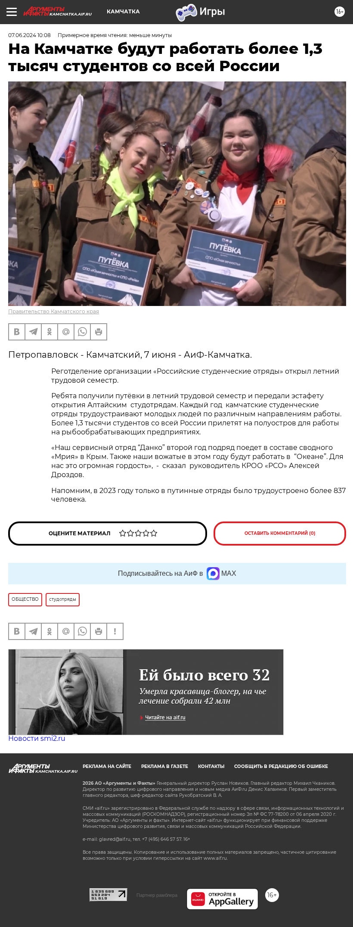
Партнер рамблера (156, 895)
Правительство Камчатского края (53, 311)
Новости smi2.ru (36, 738)
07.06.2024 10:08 (29, 35)
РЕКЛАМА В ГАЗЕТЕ (164, 766)
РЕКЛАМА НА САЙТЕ (107, 766)
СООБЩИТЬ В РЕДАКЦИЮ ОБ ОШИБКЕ (281, 766)
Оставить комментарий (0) (280, 533)
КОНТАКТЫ (211, 766)
